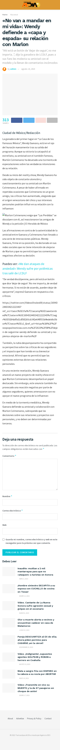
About (10, 718)
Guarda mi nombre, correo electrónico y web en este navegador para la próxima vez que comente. (31, 541)
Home (4, 14)
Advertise (20, 718)
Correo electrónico (12, 510)
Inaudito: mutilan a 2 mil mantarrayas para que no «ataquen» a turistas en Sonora (35, 571)
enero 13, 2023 (24, 596)
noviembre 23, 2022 (26, 647)
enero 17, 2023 (24, 695)
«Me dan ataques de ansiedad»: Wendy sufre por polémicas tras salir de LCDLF (27, 268)
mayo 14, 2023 (24, 678)
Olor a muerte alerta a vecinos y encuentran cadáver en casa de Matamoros (36, 622)
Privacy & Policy (34, 718)
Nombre (7, 496)
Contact (48, 718)
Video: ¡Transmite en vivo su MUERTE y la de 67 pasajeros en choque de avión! (36, 688)
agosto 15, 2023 (24, 664)
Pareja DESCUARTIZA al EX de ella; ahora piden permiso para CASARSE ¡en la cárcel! (37, 639)
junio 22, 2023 (24, 630)
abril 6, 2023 (23, 579)
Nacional (14, 14)
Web (4, 525)
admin (13, 69)
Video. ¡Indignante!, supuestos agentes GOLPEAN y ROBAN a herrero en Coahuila (35, 657)
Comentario (9, 455)
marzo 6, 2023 (24, 613)
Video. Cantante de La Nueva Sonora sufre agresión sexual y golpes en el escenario (35, 605)
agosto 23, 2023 (28, 69)
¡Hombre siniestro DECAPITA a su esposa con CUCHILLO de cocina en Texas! (36, 588)
